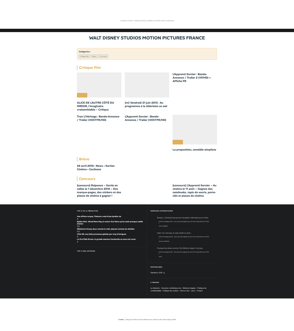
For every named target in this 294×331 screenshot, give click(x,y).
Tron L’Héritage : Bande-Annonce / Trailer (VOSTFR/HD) (98, 118)
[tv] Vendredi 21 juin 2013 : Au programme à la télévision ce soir (146, 104)
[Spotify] (212, 30)
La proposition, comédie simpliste (194, 149)
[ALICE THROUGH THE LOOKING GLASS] (99, 85)
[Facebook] (187, 30)
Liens (193, 291)
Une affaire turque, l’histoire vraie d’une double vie (99, 216)
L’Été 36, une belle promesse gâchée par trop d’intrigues (101, 234)
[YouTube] (198, 30)
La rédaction (155, 288)
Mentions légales (189, 288)
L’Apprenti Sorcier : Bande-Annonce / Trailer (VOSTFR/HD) (145, 118)
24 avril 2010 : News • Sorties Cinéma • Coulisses (96, 167)
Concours (103, 56)
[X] (191, 30)
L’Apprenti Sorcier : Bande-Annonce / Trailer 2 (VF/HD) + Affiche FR (192, 77)
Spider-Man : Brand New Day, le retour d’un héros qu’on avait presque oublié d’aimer (110, 222)
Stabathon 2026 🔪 (157, 273)
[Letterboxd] (208, 30)
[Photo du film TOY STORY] (147, 85)
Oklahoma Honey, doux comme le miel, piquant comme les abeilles (105, 229)
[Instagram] (194, 30)
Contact (199, 291)
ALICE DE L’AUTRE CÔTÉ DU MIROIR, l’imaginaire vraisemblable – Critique (95, 106)
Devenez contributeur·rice (171, 288)
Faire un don (184, 291)
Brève (94, 56)
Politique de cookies (170, 291)
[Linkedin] (201, 30)
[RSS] (215, 30)
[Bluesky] (205, 30)
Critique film (84, 56)
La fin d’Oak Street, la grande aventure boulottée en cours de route (106, 239)
